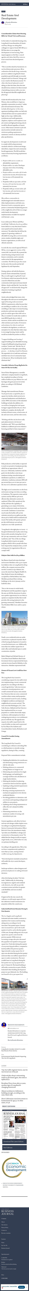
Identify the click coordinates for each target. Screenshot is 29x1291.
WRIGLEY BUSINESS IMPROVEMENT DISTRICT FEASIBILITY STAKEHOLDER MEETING (13, 1185)
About (3, 1222)
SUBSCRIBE (4, 1278)
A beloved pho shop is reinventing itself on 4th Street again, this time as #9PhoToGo (14, 1077)
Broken (9, 1263)
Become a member (6, 1233)
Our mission (4, 1224)
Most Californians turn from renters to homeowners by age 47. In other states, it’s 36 (14, 1101)
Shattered (8, 1267)
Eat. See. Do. (4, 1245)
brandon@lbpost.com (14, 1028)
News (3, 11)
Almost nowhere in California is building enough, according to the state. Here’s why (13, 1093)
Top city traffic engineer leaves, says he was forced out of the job (14, 1071)
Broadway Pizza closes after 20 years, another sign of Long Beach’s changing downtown (13, 1085)
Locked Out (6, 1258)
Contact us (4, 1230)
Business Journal (5, 1248)
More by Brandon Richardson (15, 1040)
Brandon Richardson (11, 22)
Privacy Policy (4, 1227)
